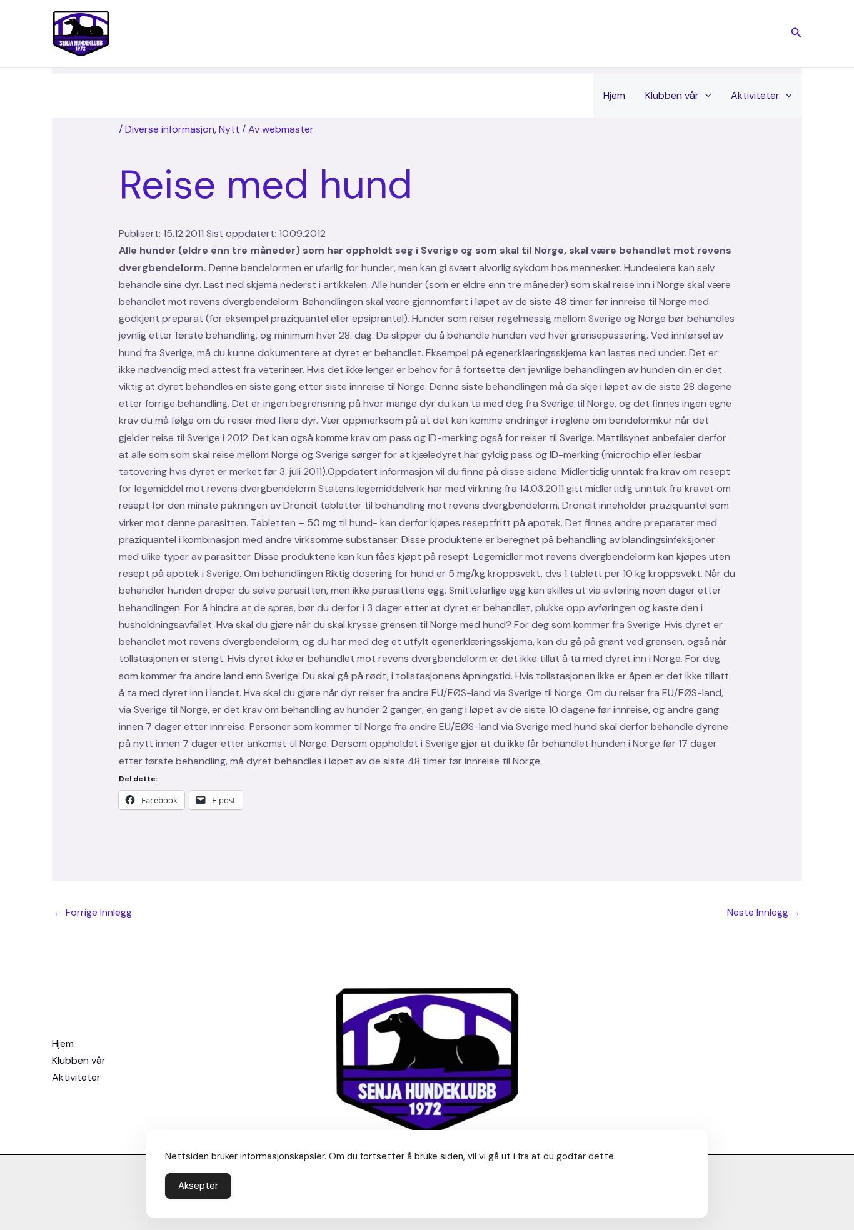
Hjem (614, 95)
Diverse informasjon (169, 129)
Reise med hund (266, 185)
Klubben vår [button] (672, 95)
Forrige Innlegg (92, 912)
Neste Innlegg (764, 912)
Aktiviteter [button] (755, 95)
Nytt (229, 129)
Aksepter (198, 1185)
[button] (796, 33)
